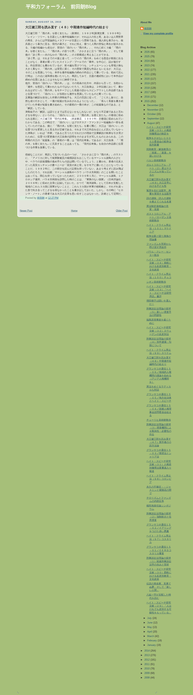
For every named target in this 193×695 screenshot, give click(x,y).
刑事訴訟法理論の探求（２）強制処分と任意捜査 (158, 517)
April (150, 631)
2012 (147, 659)
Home (74, 210)
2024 (147, 61)
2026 (147, 52)
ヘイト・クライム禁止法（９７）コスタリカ (158, 539)
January (152, 645)
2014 (147, 650)
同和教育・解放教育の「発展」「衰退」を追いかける (158, 152)
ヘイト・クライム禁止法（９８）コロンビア (158, 479)
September (153, 118)
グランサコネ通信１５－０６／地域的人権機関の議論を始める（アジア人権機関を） (158, 375)
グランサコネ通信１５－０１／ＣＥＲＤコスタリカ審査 (158, 550)
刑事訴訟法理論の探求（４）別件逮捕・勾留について (158, 342)
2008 (147, 677)
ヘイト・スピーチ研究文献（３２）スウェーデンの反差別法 (158, 330)
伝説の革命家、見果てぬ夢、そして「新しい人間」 (158, 587)
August (151, 123)
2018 (147, 88)
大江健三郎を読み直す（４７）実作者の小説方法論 (158, 442)
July (149, 618)
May (150, 627)
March (151, 636)
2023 (147, 65)
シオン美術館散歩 (156, 282)
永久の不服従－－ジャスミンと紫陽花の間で (158, 490)
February (152, 640)
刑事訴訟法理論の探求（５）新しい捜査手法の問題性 (158, 312)
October (152, 114)
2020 (147, 79)
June (150, 622)
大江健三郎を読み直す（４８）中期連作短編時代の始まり (158, 361)
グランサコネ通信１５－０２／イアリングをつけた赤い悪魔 (158, 528)
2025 (147, 56)
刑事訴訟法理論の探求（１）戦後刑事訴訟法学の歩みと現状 (158, 561)
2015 (147, 101)
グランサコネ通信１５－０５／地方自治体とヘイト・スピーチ (158, 397)
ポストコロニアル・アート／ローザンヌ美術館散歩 (158, 217)
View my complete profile (158, 33)
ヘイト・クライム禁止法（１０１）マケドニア (158, 228)
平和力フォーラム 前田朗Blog (61, 6)
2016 (147, 96)
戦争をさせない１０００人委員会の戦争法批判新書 (158, 141)
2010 (147, 668)
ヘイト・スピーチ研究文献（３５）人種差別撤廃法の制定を (158, 130)
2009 (147, 673)
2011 (147, 664)
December (153, 105)
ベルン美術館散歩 (156, 160)
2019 (147, 83)
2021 (147, 74)
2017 (147, 92)
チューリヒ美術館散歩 (158, 420)
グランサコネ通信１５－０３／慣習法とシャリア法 (158, 453)
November (153, 109)
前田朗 (148, 28)
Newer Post (26, 210)
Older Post (122, 210)
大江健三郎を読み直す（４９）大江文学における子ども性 (158, 182)
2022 (147, 70)
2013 (147, 655)
